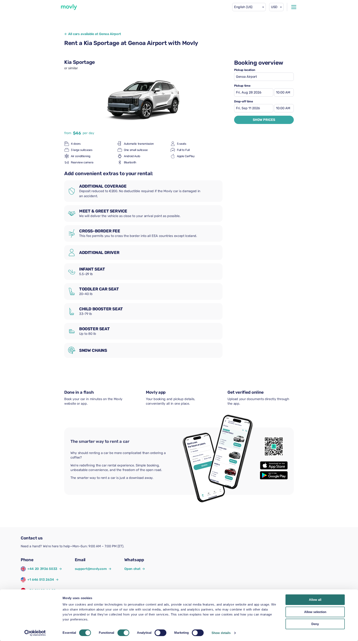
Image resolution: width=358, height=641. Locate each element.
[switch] (123, 632)
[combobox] (249, 7)
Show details (221, 633)
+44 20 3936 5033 (42, 569)
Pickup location (244, 70)
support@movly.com (93, 569)
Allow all (315, 599)
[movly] (69, 7)
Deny (315, 624)
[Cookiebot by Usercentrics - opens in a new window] (35, 633)
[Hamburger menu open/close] (293, 7)
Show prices (264, 120)
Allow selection (315, 612)
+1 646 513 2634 (40, 580)
